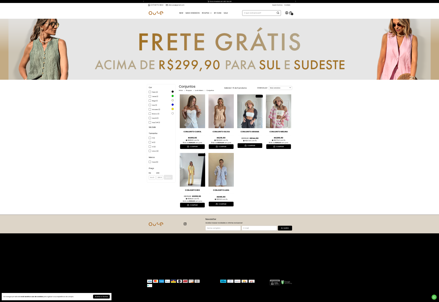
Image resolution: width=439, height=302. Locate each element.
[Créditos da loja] (289, 296)
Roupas (205, 13)
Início (181, 90)
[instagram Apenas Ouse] (185, 224)
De (150, 173)
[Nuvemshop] (278, 296)
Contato (287, 5)
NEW (181, 13)
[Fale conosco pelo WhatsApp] (434, 297)
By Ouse (217, 13)
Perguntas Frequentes (233, 247)
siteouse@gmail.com (176, 5)
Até (157, 173)
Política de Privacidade (233, 251)
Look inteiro (199, 90)
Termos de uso (230, 265)
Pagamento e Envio (232, 254)
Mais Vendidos (193, 13)
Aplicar (168, 177)
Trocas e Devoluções (232, 262)
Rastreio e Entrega (231, 258)
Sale (226, 13)
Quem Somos (277, 5)
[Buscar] (278, 13)
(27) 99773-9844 (157, 5)
